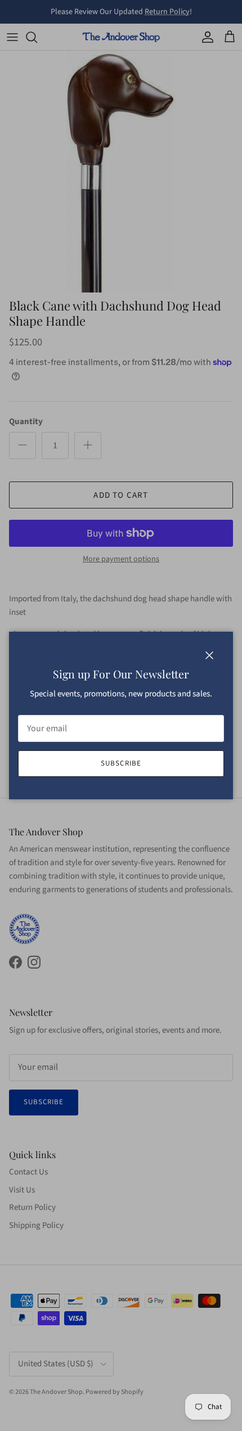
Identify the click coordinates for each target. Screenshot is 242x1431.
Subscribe (121, 763)
